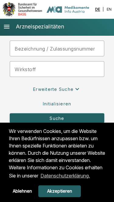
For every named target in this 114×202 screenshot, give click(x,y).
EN (109, 9)
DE (97, 9)
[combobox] (57, 69)
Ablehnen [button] (22, 191)
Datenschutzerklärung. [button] (65, 176)
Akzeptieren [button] (59, 191)
